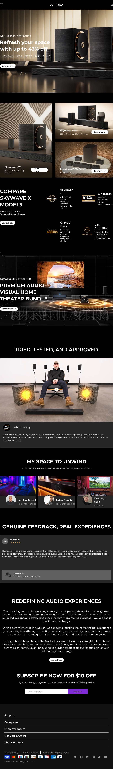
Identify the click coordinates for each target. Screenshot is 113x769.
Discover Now (9, 309)
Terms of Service (30, 752)
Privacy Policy (11, 752)
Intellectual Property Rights (56, 752)
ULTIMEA (14, 762)
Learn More (8, 66)
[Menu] (1, 5)
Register (78, 691)
